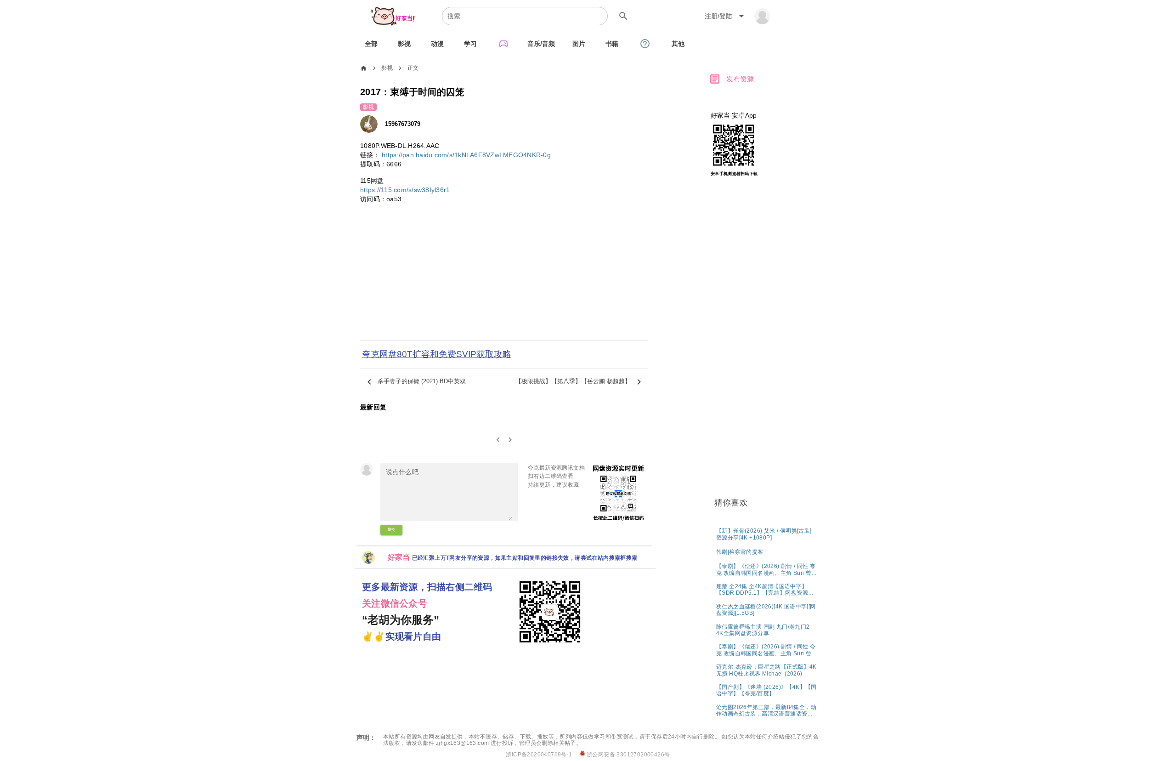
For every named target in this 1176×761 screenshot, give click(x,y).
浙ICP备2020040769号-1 (539, 754)
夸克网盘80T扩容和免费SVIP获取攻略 (436, 354)
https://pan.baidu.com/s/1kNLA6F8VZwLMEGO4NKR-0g (466, 155)
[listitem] (767, 534)
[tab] (371, 43)
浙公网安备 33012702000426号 (627, 754)
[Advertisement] (504, 278)
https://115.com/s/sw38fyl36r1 (405, 189)
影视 (387, 68)
